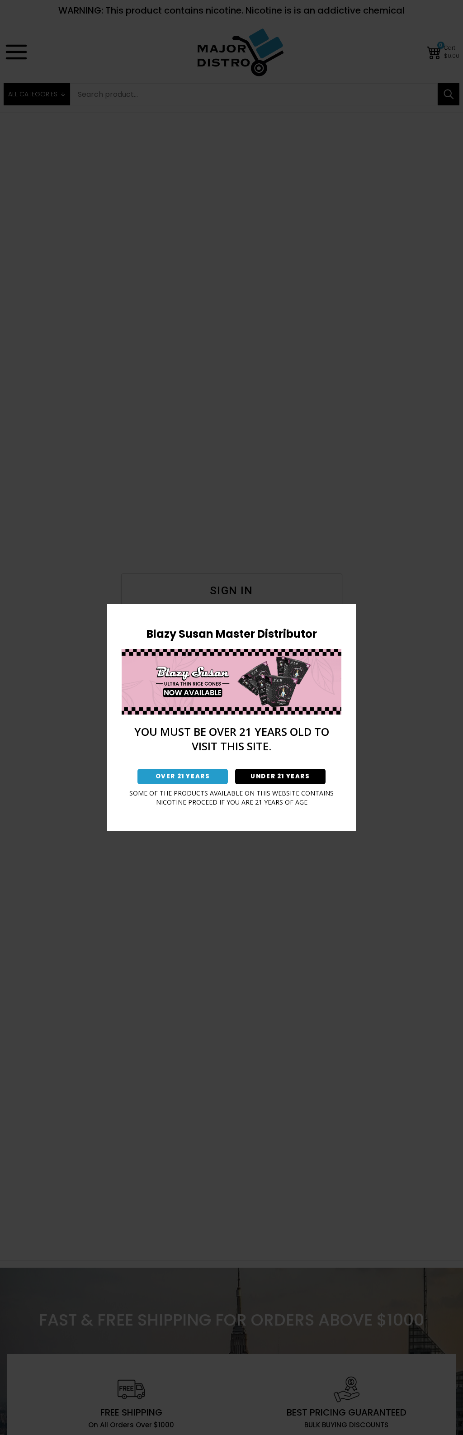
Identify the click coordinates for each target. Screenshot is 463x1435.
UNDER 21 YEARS (280, 776)
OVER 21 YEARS (183, 776)
